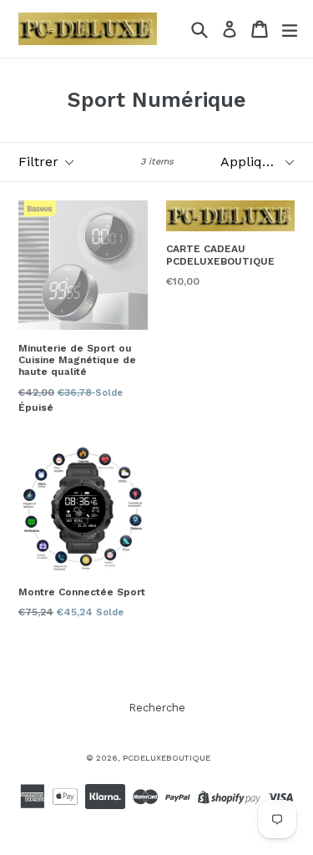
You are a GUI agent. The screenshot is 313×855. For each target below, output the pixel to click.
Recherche (157, 707)
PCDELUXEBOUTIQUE (166, 757)
